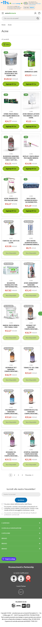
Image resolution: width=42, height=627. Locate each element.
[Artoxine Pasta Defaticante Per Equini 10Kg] (11, 58)
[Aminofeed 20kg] (31, 58)
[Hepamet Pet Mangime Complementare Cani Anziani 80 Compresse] (31, 312)
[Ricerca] (38, 18)
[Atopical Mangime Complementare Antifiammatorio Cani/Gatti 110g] (31, 439)
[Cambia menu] (3, 13)
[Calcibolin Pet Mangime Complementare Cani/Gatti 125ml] (11, 396)
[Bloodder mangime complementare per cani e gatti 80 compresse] (11, 143)
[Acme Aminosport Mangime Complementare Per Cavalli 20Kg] (31, 270)
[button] (40, 314)
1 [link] (10, 475)
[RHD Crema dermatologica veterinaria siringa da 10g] (31, 227)
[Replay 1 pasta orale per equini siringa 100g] (31, 143)
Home (3, 25)
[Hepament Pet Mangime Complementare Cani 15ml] (11, 354)
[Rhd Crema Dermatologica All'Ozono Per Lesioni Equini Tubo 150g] (31, 185)
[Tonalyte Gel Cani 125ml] (31, 354)
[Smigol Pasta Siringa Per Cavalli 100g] (11, 312)
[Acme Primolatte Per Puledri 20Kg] (11, 185)
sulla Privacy (28, 504)
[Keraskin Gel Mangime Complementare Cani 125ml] (11, 439)
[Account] (35, 13)
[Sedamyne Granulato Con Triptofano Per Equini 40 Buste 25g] (11, 270)
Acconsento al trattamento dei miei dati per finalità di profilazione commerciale (20, 513)
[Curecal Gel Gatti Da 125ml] (11, 227)
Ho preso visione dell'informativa (18, 504)
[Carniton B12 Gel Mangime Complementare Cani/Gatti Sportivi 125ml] (31, 396)
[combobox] (21, 18)
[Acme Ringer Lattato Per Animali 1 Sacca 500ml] (31, 101)
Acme (11, 69)
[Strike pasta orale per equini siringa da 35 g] (11, 101)
